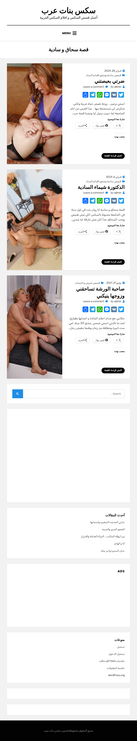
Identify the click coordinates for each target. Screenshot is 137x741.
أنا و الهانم (119, 543)
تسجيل (121, 646)
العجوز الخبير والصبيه (113, 529)
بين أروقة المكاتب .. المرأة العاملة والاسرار (103, 536)
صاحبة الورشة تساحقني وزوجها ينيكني (100, 292)
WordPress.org (116, 675)
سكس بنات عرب (68, 10)
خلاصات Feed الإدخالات (112, 661)
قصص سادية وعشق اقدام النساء (103, 75)
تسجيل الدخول (117, 653)
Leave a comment (93, 86)
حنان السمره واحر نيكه (113, 550)
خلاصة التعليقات (116, 668)
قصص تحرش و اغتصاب (87, 282)
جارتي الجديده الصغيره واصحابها (107, 522)
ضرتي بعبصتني (110, 81)
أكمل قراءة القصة (113, 155)
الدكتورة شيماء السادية (101, 187)
